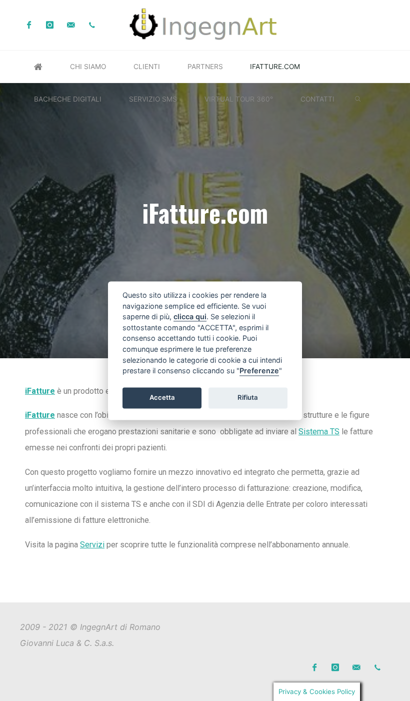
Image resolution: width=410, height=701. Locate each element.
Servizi (92, 544)
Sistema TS (319, 431)
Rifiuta (248, 398)
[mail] (71, 25)
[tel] (92, 25)
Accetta (162, 398)
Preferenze (259, 371)
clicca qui (190, 317)
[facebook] (29, 25)
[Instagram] (50, 25)
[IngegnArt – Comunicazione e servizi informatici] (205, 24)
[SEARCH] (357, 99)
